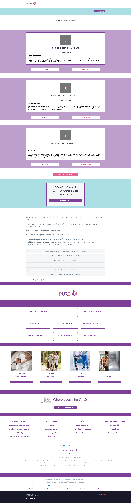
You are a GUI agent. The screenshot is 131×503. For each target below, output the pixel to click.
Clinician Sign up (99, 11)
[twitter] (67, 445)
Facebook (32, 488)
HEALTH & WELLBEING (21, 382)
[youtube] (73, 445)
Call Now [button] (45, 117)
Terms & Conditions (83, 425)
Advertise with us (30, 498)
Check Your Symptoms (65, 407)
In (40, 280)
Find (31, 280)
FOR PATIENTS (88, 3)
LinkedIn (49, 488)
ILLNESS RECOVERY (51, 382)
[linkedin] (64, 445)
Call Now (45, 69)
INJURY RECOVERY (80, 382)
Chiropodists (36, 280)
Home (27, 280)
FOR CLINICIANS (98, 3)
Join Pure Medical (65, 200)
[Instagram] (103, 494)
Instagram (82, 488)
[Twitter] (101, 494)
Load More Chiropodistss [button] (65, 174)
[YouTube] (105, 494)
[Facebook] (97, 494)
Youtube (98, 488)
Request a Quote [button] (86, 69)
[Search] (105, 3)
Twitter (65, 488)
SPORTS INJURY (109, 382)
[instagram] (70, 445)
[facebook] (61, 445)
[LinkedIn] (99, 494)
